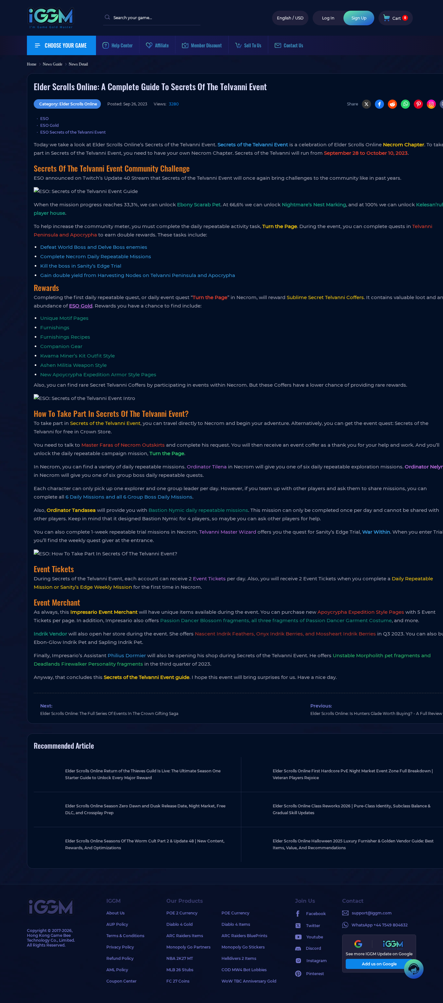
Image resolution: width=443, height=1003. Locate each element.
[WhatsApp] (405, 104)
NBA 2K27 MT (179, 958)
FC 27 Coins (177, 981)
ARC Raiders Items (184, 935)
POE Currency (235, 913)
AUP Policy (117, 924)
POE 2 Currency (182, 913)
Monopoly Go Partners (188, 947)
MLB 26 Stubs (179, 969)
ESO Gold (80, 306)
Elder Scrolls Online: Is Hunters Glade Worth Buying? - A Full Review (376, 713)
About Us (115, 913)
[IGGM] (50, 26)
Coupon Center (121, 981)
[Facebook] (379, 104)
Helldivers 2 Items (239, 958)
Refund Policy (120, 958)
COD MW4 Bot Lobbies (244, 969)
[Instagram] (431, 104)
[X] (366, 104)
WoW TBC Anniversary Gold (249, 981)
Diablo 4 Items (236, 924)
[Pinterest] (418, 104)
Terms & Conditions (125, 935)
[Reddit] (392, 104)
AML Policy (117, 969)
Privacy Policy (120, 947)
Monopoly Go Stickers (243, 947)
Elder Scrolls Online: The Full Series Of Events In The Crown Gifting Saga (109, 713)
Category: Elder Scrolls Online (68, 104)
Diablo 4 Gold (179, 924)
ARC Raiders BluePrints (244, 935)
